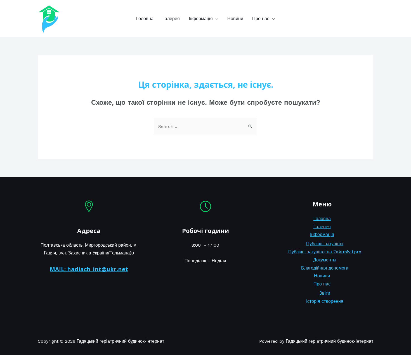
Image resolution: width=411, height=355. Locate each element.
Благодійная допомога (324, 268)
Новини (235, 18)
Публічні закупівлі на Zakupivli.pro (324, 251)
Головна (144, 18)
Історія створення (324, 301)
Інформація (201, 18)
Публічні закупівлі (324, 243)
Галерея (171, 18)
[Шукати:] (205, 126)
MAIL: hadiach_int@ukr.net (89, 269)
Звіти (324, 293)
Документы (324, 260)
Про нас (260, 18)
